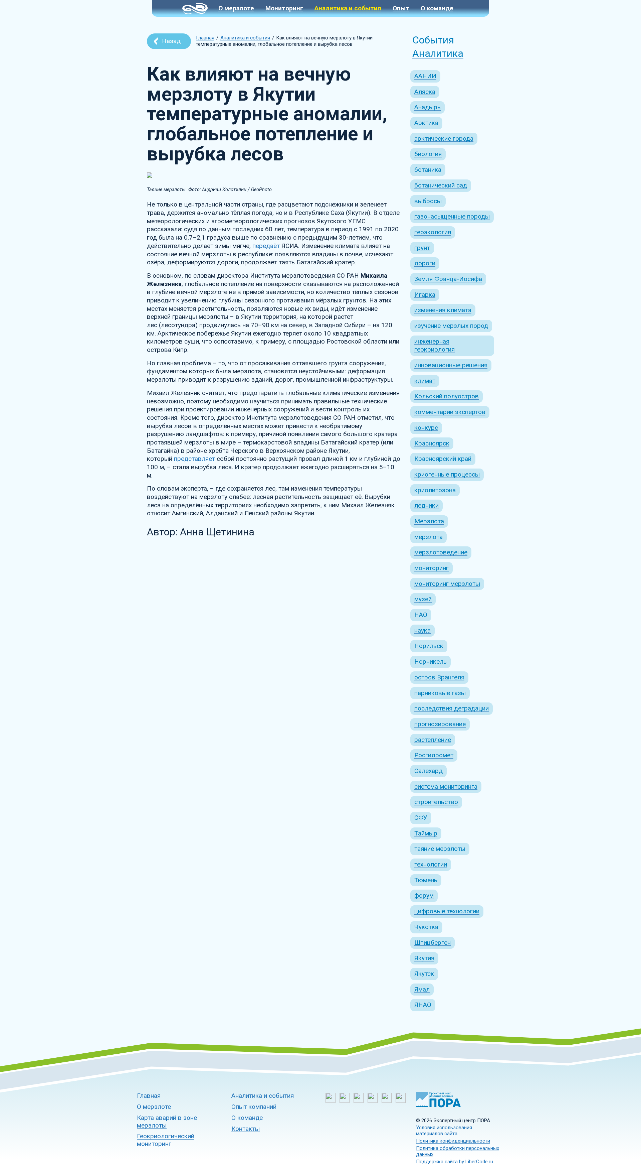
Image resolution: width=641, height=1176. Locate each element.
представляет (194, 459)
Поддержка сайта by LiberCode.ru (454, 1162)
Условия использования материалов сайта (444, 1131)
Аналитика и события (245, 38)
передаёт (266, 246)
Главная (205, 38)
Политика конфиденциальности (453, 1141)
